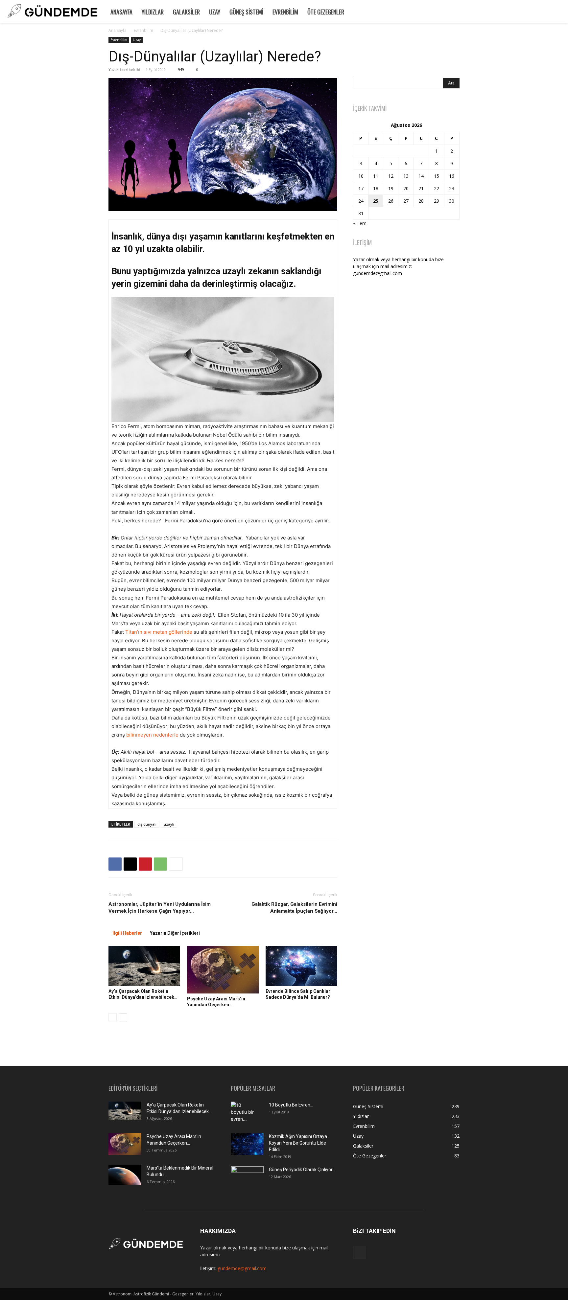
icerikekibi (130, 69)
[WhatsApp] (160, 864)
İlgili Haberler (127, 933)
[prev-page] (112, 1017)
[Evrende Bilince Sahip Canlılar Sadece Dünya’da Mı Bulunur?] (301, 966)
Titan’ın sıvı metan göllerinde (158, 632)
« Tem (360, 223)
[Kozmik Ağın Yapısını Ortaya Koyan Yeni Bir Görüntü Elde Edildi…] (247, 1144)
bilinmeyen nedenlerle (152, 735)
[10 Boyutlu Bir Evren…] (244, 1113)
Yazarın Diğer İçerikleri (175, 933)
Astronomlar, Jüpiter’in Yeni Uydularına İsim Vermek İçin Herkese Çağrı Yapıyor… (159, 907)
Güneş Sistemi (246, 12)
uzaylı (169, 824)
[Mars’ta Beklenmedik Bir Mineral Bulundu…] (124, 1175)
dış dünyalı (146, 824)
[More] (176, 864)
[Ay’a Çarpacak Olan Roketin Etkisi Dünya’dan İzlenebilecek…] (144, 966)
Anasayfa (121, 12)
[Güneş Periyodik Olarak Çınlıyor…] (247, 1177)
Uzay (214, 12)
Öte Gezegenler (325, 12)
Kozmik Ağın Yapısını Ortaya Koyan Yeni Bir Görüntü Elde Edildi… (298, 1143)
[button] (560, 11)
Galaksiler (186, 12)
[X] (130, 864)
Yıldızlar (153, 12)
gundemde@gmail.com (242, 1268)
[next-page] (123, 1017)
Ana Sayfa (117, 30)
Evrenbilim (285, 12)
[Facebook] (115, 864)
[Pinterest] (145, 864)
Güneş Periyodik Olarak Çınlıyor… (302, 1169)
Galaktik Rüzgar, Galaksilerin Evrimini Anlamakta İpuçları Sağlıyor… (294, 907)
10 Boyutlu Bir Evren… (291, 1104)
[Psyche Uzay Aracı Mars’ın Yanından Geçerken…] (223, 969)
